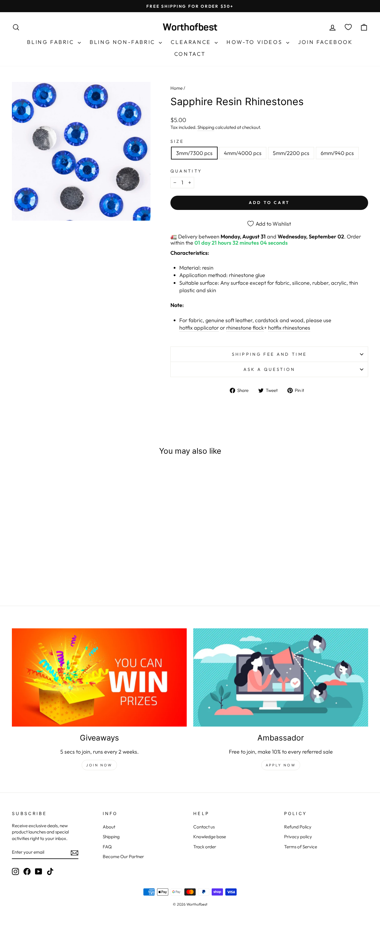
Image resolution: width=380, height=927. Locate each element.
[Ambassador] (280, 677)
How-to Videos (255, 42)
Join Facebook (325, 42)
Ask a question (269, 369)
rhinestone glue (247, 275)
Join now (99, 765)
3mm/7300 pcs (194, 153)
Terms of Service (300, 847)
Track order (204, 847)
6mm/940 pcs (337, 153)
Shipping (205, 127)
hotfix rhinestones (289, 327)
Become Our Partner (123, 856)
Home (176, 88)
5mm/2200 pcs (291, 153)
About (109, 827)
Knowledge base (209, 836)
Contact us (204, 827)
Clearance (192, 42)
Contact (190, 53)
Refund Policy (297, 827)
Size (177, 141)
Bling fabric (51, 42)
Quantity (186, 171)
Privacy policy (298, 836)
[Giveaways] (99, 677)
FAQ (107, 847)
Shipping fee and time (269, 354)
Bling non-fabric (123, 42)
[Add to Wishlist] (89, 478)
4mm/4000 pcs (243, 153)
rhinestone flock (245, 327)
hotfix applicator (199, 327)
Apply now (281, 765)
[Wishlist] (348, 27)
